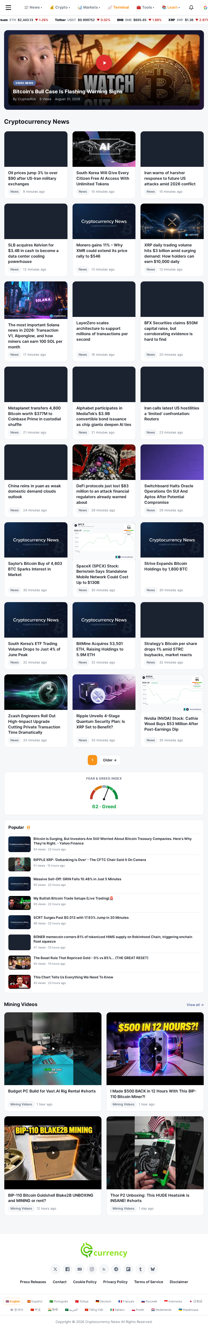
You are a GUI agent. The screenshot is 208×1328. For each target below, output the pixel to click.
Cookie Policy (85, 1282)
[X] (55, 1269)
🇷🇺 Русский (149, 1301)
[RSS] (104, 1269)
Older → (110, 760)
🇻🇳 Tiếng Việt (94, 1310)
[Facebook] (67, 1269)
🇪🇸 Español (34, 1301)
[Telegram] (116, 1269)
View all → (195, 1005)
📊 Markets (89, 7)
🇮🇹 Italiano (117, 1310)
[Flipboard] (128, 1269)
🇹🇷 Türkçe (82, 1301)
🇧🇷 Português (58, 1301)
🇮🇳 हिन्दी (53, 1310)
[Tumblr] (140, 1269)
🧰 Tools (145, 7)
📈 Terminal (118, 7)
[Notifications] (191, 8)
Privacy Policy (115, 1282)
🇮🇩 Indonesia (173, 1301)
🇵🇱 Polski (138, 1310)
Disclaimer (179, 1282)
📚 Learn (171, 7)
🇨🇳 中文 (35, 1310)
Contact (59, 1282)
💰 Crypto (60, 7)
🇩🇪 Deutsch (103, 1301)
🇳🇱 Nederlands (161, 1310)
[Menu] (8, 7)
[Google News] (79, 1269)
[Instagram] (92, 1269)
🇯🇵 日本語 (195, 1301)
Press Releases (33, 1282)
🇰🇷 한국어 (16, 1310)
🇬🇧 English (13, 1301)
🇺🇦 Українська (188, 1310)
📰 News (33, 7)
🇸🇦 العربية (71, 1310)
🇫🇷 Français (126, 1301)
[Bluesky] (153, 1269)
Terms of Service (148, 1282)
